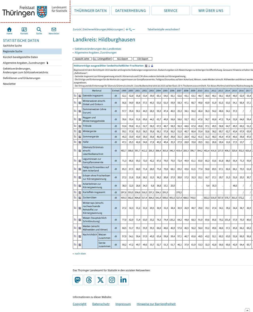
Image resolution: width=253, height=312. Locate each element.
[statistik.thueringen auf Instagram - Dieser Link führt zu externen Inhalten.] (113, 280)
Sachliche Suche (12, 46)
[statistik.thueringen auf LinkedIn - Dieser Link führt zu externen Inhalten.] (124, 280)
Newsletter (9, 84)
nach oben (80, 253)
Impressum (123, 304)
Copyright (79, 304)
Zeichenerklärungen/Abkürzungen (103, 29)
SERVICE (164, 10)
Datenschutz (101, 304)
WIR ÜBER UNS (207, 10)
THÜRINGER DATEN (89, 10)
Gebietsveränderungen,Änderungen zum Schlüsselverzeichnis (25, 70)
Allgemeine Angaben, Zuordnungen (24, 63)
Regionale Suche (12, 51)
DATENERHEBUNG (128, 10)
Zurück (77, 29)
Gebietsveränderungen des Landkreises (98, 49)
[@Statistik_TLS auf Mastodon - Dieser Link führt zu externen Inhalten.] (78, 280)
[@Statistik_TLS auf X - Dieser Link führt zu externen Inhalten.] (101, 280)
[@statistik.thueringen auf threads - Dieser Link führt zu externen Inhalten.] (90, 280)
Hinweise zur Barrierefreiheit (156, 304)
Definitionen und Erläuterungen (21, 78)
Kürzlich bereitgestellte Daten (20, 57)
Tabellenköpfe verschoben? (163, 29)
